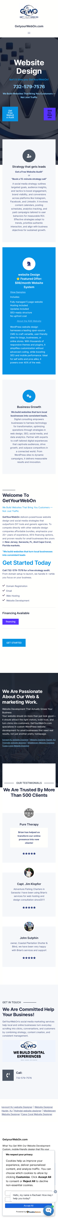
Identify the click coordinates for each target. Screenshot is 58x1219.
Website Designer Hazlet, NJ (43, 739)
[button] (50, 114)
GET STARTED (14, 642)
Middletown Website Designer (41, 742)
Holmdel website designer (14, 742)
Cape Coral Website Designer (16, 746)
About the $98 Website (29, 321)
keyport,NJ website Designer (15, 739)
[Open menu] (29, 33)
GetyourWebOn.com (29, 26)
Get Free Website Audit (10, 114)
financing (10, 621)
